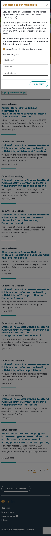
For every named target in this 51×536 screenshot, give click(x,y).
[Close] (47, 5)
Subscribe (39, 84)
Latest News (11, 49)
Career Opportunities (32, 49)
